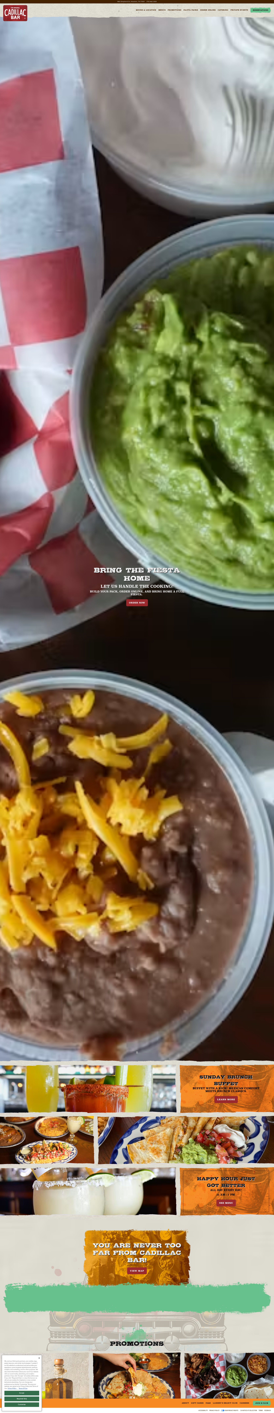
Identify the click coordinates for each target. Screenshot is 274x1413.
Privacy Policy (214, 1410)
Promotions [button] (174, 10)
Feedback (267, 1410)
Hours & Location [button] (146, 10)
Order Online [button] (208, 10)
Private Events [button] (239, 10)
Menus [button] (162, 10)
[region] (22, 1383)
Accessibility (203, 1410)
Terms (261, 1410)
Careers (244, 1403)
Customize (22, 1404)
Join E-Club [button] (261, 1403)
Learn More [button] (226, 1099)
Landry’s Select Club (225, 1403)
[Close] (39, 1358)
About (185, 1403)
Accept (21, 1393)
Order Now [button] (137, 603)
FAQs (208, 1403)
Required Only (22, 1399)
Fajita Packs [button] (191, 10)
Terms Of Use (22, 1388)
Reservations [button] (260, 10)
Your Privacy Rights (231, 1410)
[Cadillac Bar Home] (15, 13)
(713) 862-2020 (152, 1)
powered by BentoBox (10, 1410)
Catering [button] (223, 10)
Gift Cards (197, 1403)
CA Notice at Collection (248, 1410)
